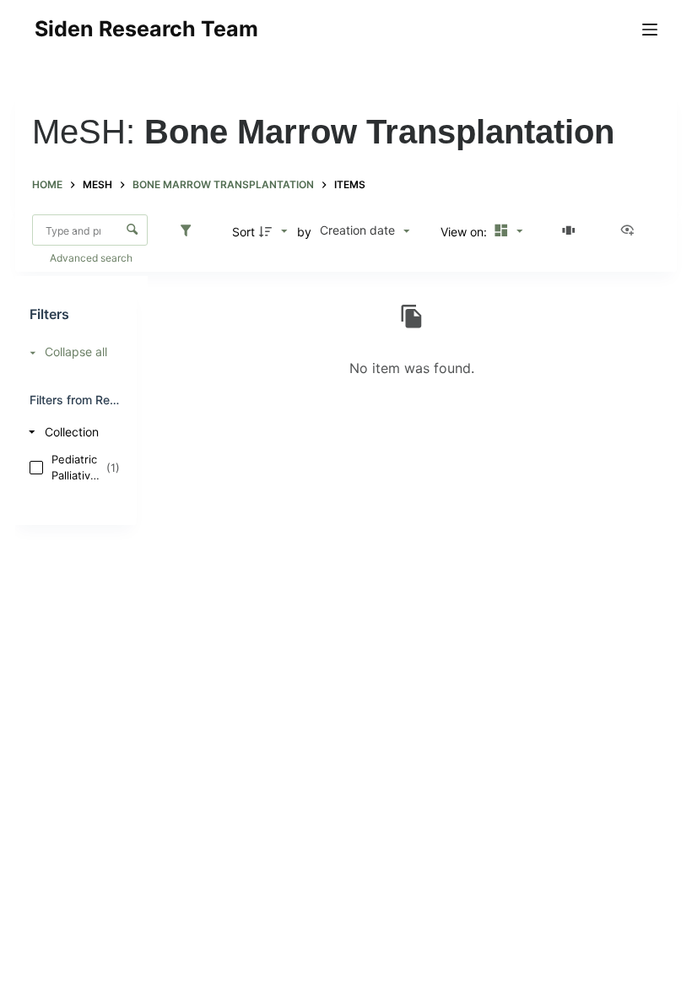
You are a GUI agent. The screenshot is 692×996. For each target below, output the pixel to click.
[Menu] (649, 29)
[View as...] (631, 231)
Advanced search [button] (92, 258)
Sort (243, 232)
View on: (465, 232)
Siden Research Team (146, 28)
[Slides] (571, 231)
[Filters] (190, 231)
